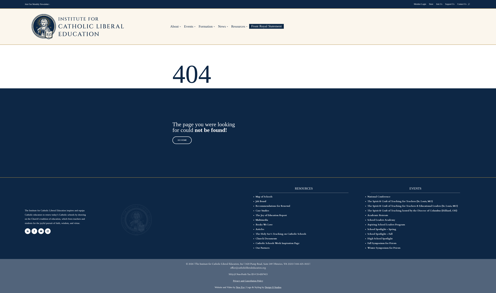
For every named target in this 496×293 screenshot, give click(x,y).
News (222, 26)
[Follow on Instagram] (48, 231)
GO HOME (182, 140)
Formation (206, 26)
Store (431, 4)
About (174, 26)
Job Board (261, 201)
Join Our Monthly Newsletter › (37, 4)
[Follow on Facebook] (34, 231)
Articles (260, 229)
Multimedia (262, 220)
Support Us (449, 4)
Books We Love (264, 224)
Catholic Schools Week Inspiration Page (278, 243)
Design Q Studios (273, 287)
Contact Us (461, 4)
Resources (238, 26)
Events (188, 26)
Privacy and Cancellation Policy (248, 281)
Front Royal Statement (266, 26)
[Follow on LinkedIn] (27, 231)
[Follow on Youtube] (41, 231)
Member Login (420, 4)
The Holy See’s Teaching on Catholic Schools (281, 234)
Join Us (439, 4)
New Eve (240, 287)
